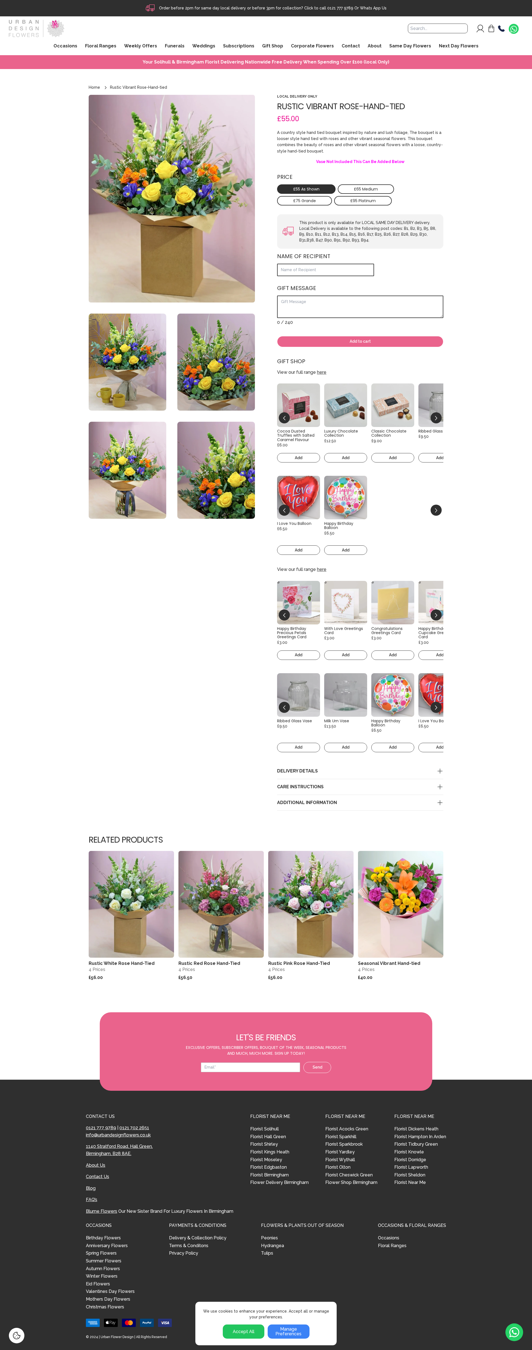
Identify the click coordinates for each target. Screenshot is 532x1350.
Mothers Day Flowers (108, 1299)
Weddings (203, 46)
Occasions (388, 1237)
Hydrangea (272, 1245)
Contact (351, 46)
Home (94, 87)
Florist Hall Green (268, 1136)
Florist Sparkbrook (344, 1144)
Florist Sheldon (409, 1175)
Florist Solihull (264, 1129)
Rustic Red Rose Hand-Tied (209, 963)
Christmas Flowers (105, 1307)
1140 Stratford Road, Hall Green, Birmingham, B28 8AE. (119, 1150)
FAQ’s (91, 1199)
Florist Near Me (410, 1182)
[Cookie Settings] (16, 1335)
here (321, 372)
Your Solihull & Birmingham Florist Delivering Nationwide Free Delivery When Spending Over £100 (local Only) (266, 62)
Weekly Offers (140, 46)
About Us (95, 1165)
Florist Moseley (266, 1159)
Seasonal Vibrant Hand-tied (389, 963)
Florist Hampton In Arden (420, 1136)
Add (298, 458)
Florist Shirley (264, 1144)
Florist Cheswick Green (349, 1175)
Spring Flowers (101, 1253)
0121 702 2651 (134, 1127)
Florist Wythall (340, 1159)
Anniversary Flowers (107, 1245)
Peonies (269, 1237)
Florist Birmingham (269, 1175)
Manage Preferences (288, 1331)
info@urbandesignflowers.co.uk (118, 1135)
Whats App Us (373, 8)
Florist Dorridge (410, 1159)
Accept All (243, 1331)
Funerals (175, 46)
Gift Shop (272, 46)
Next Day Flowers (459, 46)
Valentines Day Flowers (110, 1291)
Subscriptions (238, 46)
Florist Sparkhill (340, 1136)
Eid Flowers (98, 1284)
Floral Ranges (392, 1245)
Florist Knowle (409, 1152)
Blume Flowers (101, 1211)
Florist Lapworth (411, 1167)
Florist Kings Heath (269, 1152)
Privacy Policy (183, 1253)
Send (317, 1067)
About (375, 46)
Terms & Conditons (188, 1245)
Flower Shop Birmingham (351, 1182)
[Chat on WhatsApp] (514, 29)
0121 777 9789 (340, 8)
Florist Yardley (340, 1152)
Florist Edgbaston (268, 1167)
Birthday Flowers (103, 1237)
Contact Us (97, 1176)
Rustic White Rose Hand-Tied (122, 963)
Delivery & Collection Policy (197, 1237)
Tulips (267, 1253)
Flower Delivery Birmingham (279, 1182)
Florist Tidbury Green (416, 1144)
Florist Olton (338, 1167)
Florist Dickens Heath (416, 1129)
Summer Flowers (103, 1260)
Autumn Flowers (103, 1268)
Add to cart (360, 341)
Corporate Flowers (312, 46)
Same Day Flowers (410, 46)
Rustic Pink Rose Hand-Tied (299, 963)
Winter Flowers (101, 1276)
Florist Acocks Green (346, 1129)
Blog (91, 1188)
